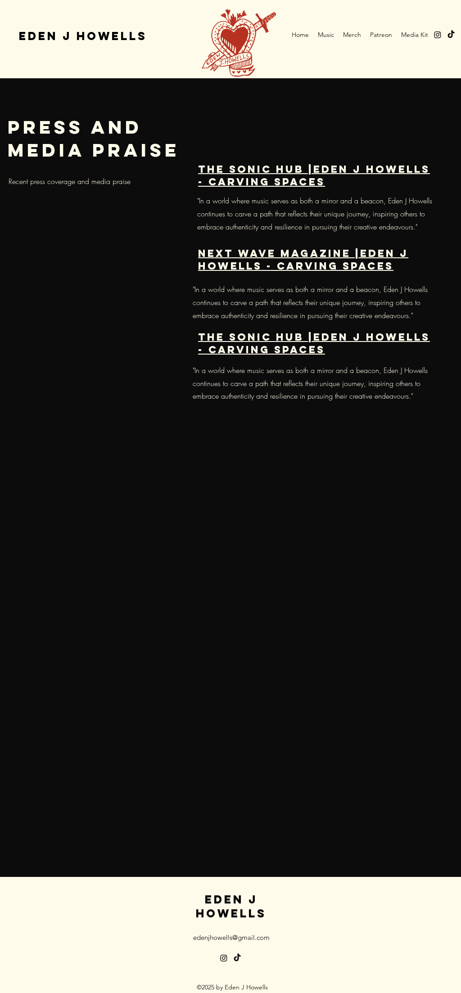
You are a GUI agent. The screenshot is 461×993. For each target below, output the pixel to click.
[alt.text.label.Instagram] (437, 34)
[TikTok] (451, 34)
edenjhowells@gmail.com (231, 937)
